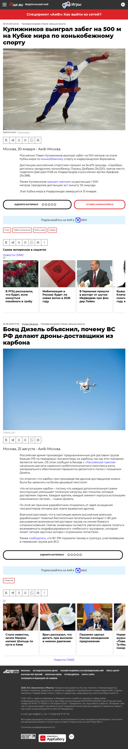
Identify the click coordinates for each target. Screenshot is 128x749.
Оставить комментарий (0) (100, 204)
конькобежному (52, 159)
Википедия (24, 132)
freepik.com (9, 432)
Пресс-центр (112, 671)
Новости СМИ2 (13, 255)
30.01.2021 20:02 (11, 24)
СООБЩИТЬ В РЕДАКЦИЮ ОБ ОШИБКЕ (39, 678)
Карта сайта (88, 674)
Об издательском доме (45, 671)
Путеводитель (71, 674)
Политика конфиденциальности (38, 727)
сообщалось (37, 538)
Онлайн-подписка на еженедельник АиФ (82, 671)
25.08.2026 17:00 (11, 324)
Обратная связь (53, 674)
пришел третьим (59, 181)
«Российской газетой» (100, 462)
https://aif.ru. (97, 722)
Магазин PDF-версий (31, 674)
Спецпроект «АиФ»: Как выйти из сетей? (64, 14)
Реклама (25, 671)
